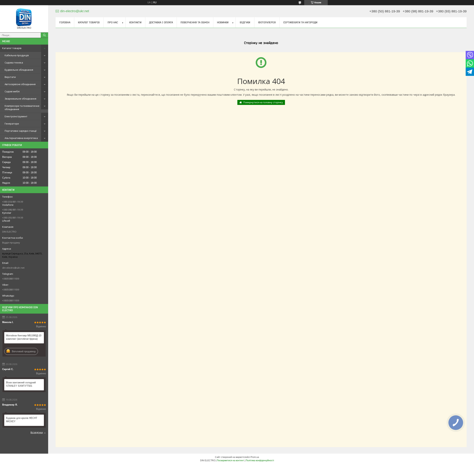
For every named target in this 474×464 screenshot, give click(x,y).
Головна (64, 22)
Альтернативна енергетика (21, 138)
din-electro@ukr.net (13, 267)
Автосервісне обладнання (20, 84)
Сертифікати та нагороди (300, 22)
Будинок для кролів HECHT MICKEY (21, 420)
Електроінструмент (16, 116)
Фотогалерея (267, 22)
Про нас (113, 22)
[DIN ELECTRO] (24, 17)
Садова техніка (14, 62)
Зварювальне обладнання (20, 98)
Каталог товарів (11, 48)
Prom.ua (255, 457)
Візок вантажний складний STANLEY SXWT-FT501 (21, 384)
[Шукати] (44, 35)
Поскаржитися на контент (230, 460)
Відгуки (245, 22)
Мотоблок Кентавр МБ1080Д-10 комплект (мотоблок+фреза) (23, 337)
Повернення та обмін (195, 22)
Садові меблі (12, 91)
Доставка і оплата (161, 22)
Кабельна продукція (17, 55)
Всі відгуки (37, 432)
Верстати (10, 77)
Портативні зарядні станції (20, 130)
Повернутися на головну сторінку (263, 102)
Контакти (135, 22)
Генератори (12, 123)
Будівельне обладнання (19, 69)
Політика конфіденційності (260, 460)
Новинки (222, 22)
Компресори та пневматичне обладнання (22, 107)
